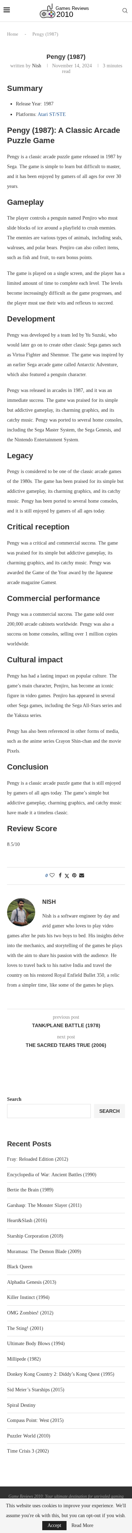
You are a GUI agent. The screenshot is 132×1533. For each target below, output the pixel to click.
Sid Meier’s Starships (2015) (35, 1389)
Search (14, 1099)
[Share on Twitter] (66, 876)
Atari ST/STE (52, 114)
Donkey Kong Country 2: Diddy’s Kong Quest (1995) (60, 1374)
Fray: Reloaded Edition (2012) (37, 1159)
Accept (54, 1525)
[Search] (124, 11)
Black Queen (19, 1266)
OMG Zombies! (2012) (30, 1313)
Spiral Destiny (21, 1405)
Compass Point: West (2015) (35, 1420)
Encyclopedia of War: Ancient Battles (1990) (51, 1174)
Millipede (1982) (24, 1359)
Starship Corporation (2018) (35, 1236)
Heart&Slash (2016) (27, 1220)
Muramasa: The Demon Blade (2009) (44, 1251)
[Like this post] (52, 875)
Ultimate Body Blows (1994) (36, 1343)
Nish (36, 65)
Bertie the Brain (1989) (30, 1189)
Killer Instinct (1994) (28, 1297)
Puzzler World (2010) (28, 1436)
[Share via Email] (81, 875)
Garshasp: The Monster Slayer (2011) (44, 1205)
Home (12, 34)
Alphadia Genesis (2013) (31, 1282)
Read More (82, 1525)
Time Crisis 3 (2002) (28, 1451)
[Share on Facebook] (60, 875)
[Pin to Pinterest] (74, 875)
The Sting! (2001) (25, 1328)
